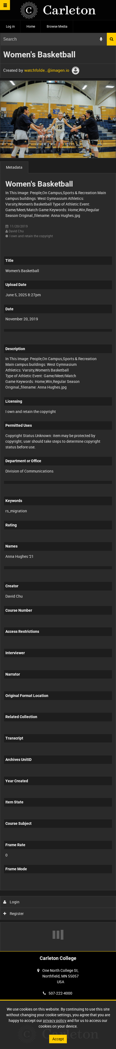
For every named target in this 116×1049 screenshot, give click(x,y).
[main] (58, 498)
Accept (58, 1038)
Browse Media (57, 26)
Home (30, 26)
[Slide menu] (5, 5)
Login (14, 901)
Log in (10, 26)
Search (111, 39)
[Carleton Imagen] (58, 10)
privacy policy (54, 1020)
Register (16, 913)
